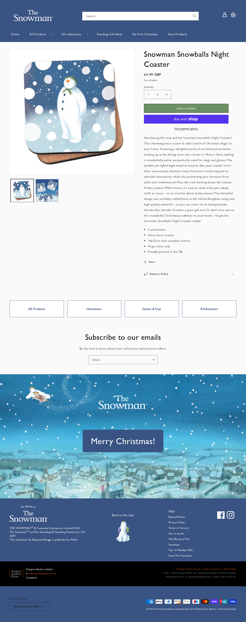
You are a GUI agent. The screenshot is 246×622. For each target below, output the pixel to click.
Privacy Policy (177, 522)
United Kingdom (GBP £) (28, 606)
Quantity (149, 87)
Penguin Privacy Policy (188, 569)
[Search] (194, 16)
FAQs (172, 511)
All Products (37, 34)
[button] (40, 34)
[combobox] (140, 16)
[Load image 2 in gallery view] (47, 190)
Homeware (94, 308)
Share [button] (151, 262)
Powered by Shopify (227, 609)
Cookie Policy (229, 569)
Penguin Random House (42, 573)
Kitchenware (209, 308)
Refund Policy (177, 517)
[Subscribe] (153, 359)
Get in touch (176, 533)
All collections (71, 34)
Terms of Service (179, 528)
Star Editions (210, 609)
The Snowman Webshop (164, 609)
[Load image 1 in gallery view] (22, 190)
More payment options (186, 128)
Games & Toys (151, 308)
